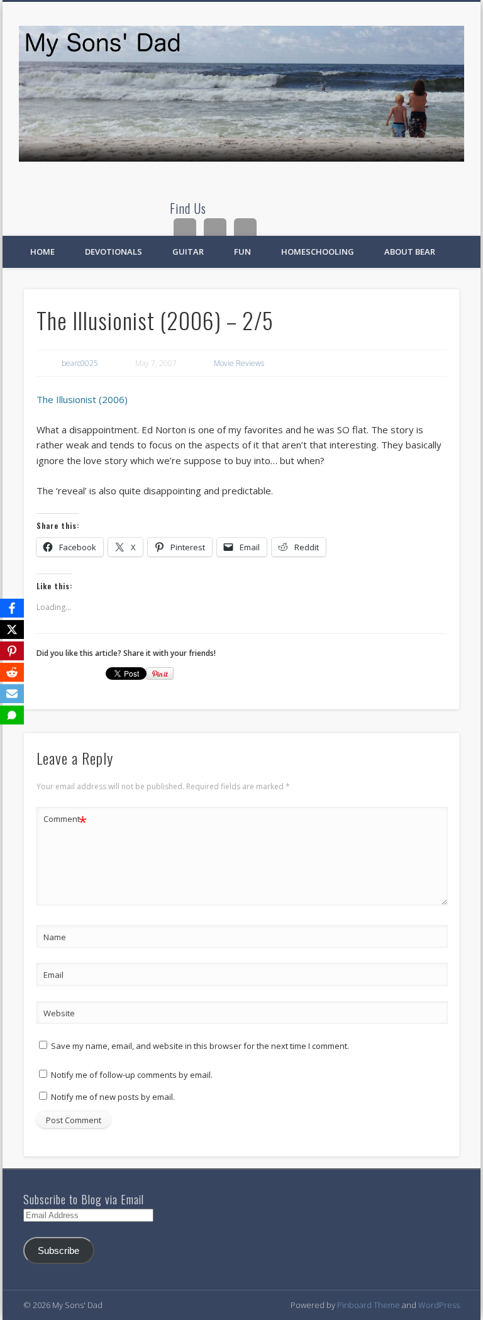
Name (54, 937)
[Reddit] (12, 672)
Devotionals (113, 251)
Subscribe (58, 1251)
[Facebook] (12, 608)
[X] (12, 629)
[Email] (12, 693)
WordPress (439, 1305)
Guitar (188, 251)
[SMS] (12, 715)
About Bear (409, 251)
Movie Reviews (239, 363)
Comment (65, 820)
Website (59, 1013)
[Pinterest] (12, 650)
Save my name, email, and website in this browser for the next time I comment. (200, 1045)
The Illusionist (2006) (82, 399)
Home (42, 251)
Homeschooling (317, 251)
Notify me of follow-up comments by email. (132, 1074)
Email (53, 974)
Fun (242, 251)
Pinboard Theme (368, 1305)
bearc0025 (80, 363)
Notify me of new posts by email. (113, 1096)
